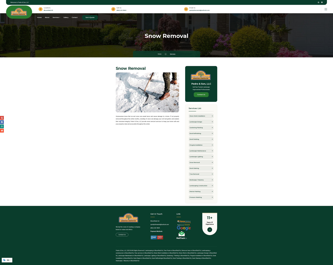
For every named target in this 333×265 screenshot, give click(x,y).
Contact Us (201, 94)
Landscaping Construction (198, 185)
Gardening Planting (196, 127)
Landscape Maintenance (198, 151)
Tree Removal (194, 174)
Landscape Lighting (196, 156)
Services (56, 17)
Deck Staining (194, 168)
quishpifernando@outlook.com (199, 10)
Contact (75, 17)
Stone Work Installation (197, 116)
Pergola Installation (196, 145)
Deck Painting (194, 139)
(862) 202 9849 (121, 10)
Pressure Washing (196, 197)
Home (39, 17)
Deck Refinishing (195, 133)
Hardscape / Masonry (197, 180)
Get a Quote (90, 17)
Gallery (65, 17)
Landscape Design (196, 122)
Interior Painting (195, 191)
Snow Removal (195, 162)
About (47, 17)
